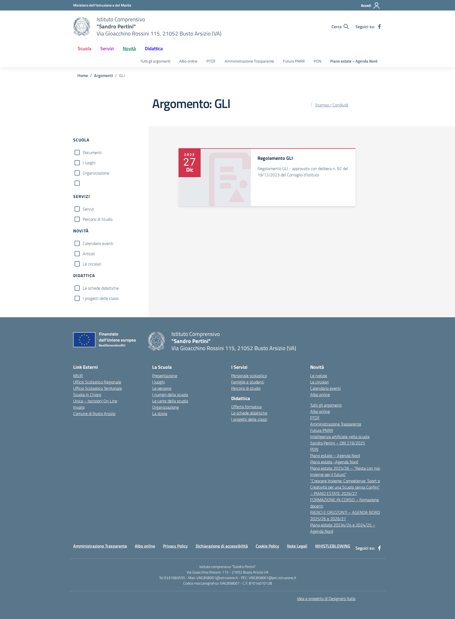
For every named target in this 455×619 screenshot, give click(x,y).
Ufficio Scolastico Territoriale (97, 388)
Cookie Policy (267, 546)
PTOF (211, 61)
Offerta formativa (246, 406)
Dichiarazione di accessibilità (222, 546)
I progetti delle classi (100, 298)
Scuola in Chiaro (87, 394)
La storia (159, 413)
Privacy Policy (175, 546)
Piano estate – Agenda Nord (353, 61)
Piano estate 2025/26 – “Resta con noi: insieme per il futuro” (345, 471)
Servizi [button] (107, 48)
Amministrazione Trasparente (249, 61)
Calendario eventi (98, 243)
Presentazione (164, 375)
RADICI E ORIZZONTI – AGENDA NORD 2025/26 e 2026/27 (345, 515)
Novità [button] (129, 48)
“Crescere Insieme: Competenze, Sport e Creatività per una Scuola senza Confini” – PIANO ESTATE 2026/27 (345, 487)
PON (317, 61)
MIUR (78, 375)
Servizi (88, 209)
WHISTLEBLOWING (332, 546)
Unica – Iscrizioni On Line (95, 401)
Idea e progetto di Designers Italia (326, 598)
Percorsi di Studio (97, 219)
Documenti (92, 152)
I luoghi (89, 163)
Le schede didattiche (101, 288)
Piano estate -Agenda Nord (334, 462)
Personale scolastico (249, 375)
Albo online (188, 61)
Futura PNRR (294, 61)
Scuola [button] (84, 48)
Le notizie (318, 375)
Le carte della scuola (170, 401)
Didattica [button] (154, 48)
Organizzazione (96, 173)
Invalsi (79, 407)
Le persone (161, 388)
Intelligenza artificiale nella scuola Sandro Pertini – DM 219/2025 (339, 439)
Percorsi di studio (245, 388)
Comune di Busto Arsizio (94, 413)
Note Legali (297, 546)
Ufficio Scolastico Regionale (97, 382)
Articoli (89, 253)
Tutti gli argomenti (155, 61)
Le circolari (92, 264)
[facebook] (379, 26)
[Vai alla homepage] (81, 26)
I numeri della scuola (170, 394)
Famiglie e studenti (247, 382)
